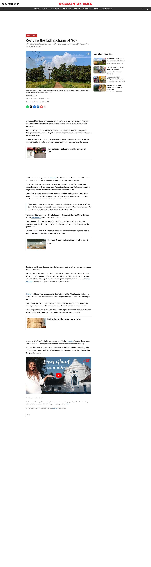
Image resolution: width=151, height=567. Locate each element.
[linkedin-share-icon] (38, 107)
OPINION (76, 9)
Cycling (29, 294)
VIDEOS (96, 9)
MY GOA (45, 9)
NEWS (36, 9)
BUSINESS (67, 9)
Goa (68, 404)
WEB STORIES (107, 9)
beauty (70, 341)
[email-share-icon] (41, 107)
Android (54, 408)
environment (36, 217)
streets (53, 178)
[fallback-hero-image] (100, 61)
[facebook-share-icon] (34, 107)
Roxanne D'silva (31, 95)
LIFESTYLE (87, 9)
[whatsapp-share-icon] (27, 107)
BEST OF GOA (55, 9)
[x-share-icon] (31, 107)
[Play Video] (58, 375)
